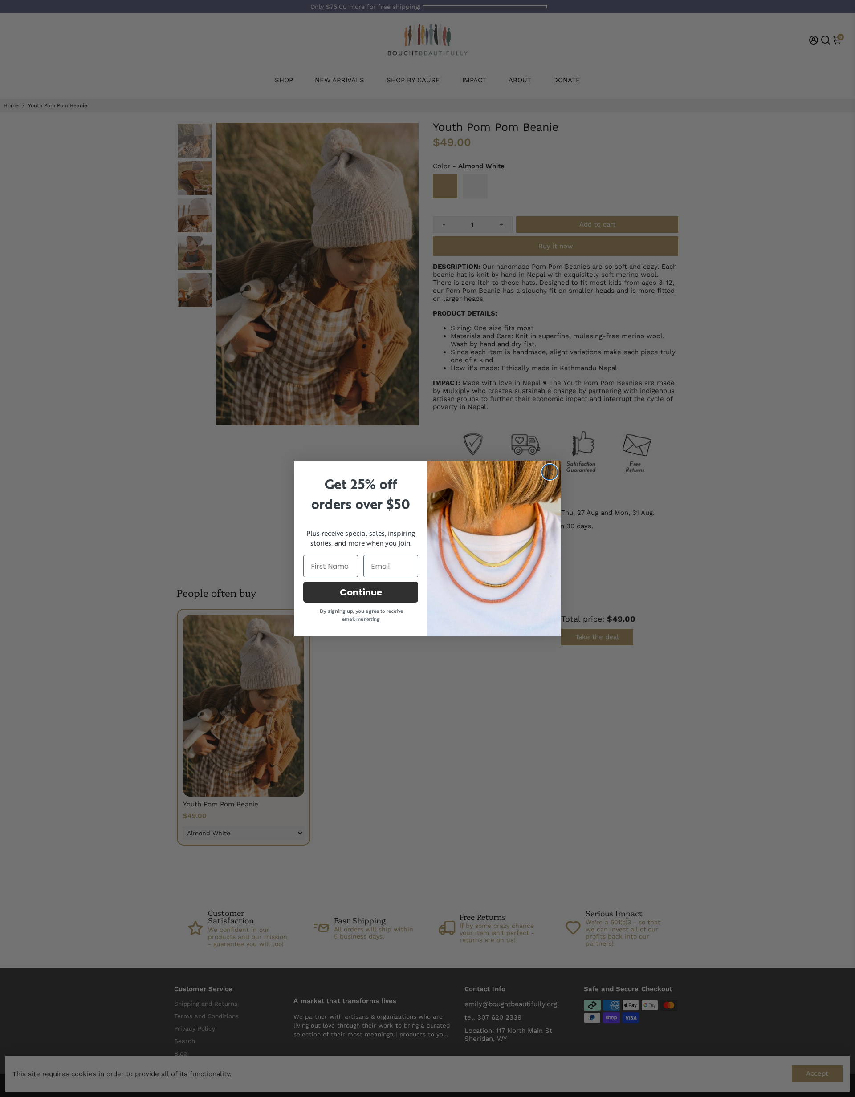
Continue (361, 592)
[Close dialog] (550, 472)
